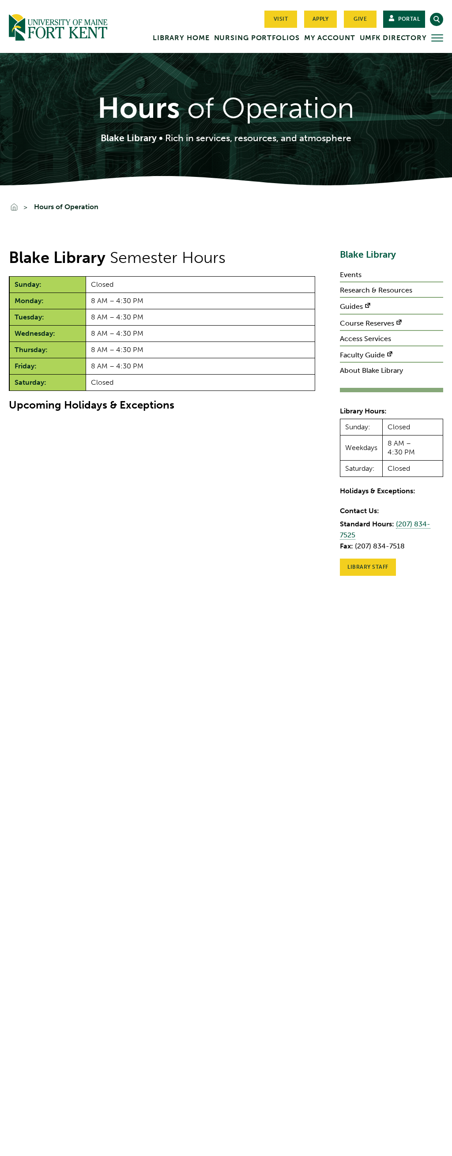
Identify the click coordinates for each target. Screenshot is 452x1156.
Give (360, 19)
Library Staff (367, 567)
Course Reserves (367, 323)
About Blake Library (371, 370)
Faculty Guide (362, 355)
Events (351, 274)
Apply (321, 19)
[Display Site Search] (436, 19)
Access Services (365, 338)
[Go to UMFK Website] (63, 26)
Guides (351, 306)
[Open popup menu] (437, 37)
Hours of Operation (66, 207)
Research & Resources (376, 290)
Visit (281, 19)
